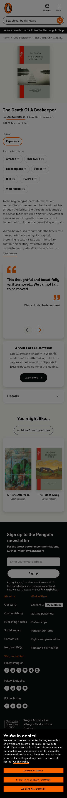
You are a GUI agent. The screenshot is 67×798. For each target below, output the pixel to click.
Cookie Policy (21, 761)
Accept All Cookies (33, 788)
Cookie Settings (34, 770)
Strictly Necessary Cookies (33, 779)
